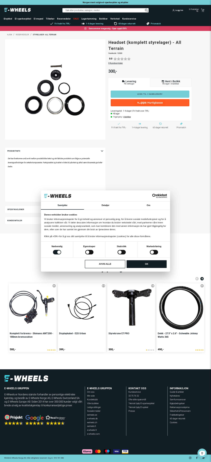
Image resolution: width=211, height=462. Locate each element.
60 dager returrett (177, 418)
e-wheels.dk (92, 418)
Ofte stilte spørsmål (137, 399)
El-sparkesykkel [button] (23, 19)
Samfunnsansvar (178, 399)
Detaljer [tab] (106, 205)
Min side (91, 396)
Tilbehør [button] (50, 19)
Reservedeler (22, 35)
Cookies (173, 422)
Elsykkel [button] (8, 19)
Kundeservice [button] (129, 19)
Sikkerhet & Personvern (180, 411)
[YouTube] (203, 458)
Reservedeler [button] (64, 19)
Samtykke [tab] (62, 205)
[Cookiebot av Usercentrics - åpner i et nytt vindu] (154, 196)
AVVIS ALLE (105, 264)
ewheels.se (92, 415)
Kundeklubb (92, 399)
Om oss (90, 392)
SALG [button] (76, 19)
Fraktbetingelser (177, 415)
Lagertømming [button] (89, 19)
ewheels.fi (91, 426)
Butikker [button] (103, 19)
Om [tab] (148, 205)
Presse (131, 411)
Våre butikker (93, 403)
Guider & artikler (177, 392)
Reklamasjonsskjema (179, 407)
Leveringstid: (116, 111)
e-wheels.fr (92, 430)
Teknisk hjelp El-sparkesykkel (141, 403)
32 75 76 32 (133, 396)
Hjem (9, 35)
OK (146, 264)
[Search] (146, 10)
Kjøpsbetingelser (177, 403)
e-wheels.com (93, 434)
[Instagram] (190, 458)
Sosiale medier (93, 411)
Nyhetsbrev (175, 396)
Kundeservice (134, 392)
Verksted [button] (115, 19)
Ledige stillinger (94, 407)
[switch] (89, 252)
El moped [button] (38, 19)
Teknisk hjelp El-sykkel (138, 407)
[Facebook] (196, 458)
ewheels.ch (92, 422)
